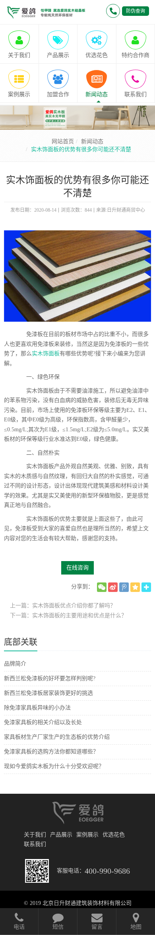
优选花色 (114, 835)
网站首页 (63, 141)
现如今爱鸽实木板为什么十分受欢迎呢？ (54, 766)
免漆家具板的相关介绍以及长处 (43, 722)
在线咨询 (77, 568)
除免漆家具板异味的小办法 (37, 708)
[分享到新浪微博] (113, 587)
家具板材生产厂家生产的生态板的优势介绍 (57, 737)
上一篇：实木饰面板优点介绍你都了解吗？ (63, 606)
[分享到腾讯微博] (124, 587)
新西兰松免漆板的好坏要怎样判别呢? (49, 678)
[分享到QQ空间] (135, 587)
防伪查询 (135, 11)
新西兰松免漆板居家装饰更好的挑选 (48, 693)
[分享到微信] (102, 587)
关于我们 (35, 835)
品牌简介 (15, 664)
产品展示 (61, 835)
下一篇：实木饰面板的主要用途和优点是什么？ (68, 615)
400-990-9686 (107, 871)
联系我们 (35, 844)
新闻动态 (92, 141)
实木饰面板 (46, 354)
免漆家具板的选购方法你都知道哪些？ (51, 752)
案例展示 (87, 835)
